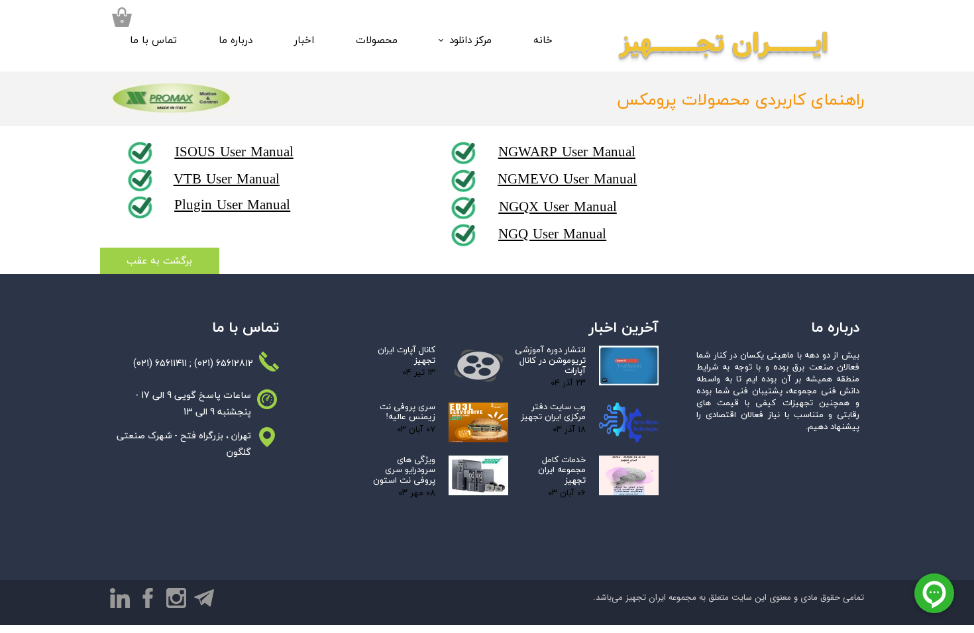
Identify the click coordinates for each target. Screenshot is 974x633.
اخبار (304, 41)
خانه (543, 41)
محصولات (377, 41)
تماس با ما (153, 41)
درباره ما (235, 41)
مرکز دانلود (470, 41)
